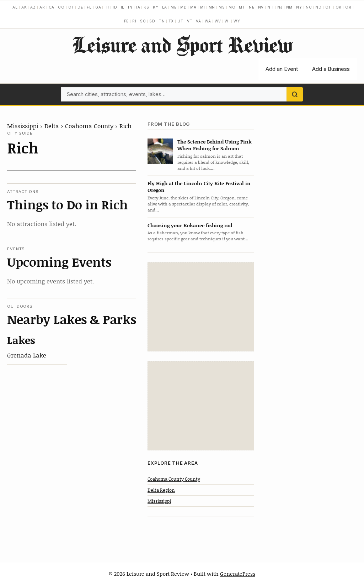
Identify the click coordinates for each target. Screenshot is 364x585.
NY (299, 7)
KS (146, 7)
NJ (280, 7)
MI (202, 7)
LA (164, 7)
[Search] (295, 94)
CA (52, 7)
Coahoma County (89, 125)
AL (15, 7)
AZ (33, 7)
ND (318, 7)
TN (162, 21)
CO (61, 7)
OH (328, 7)
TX (171, 21)
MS (222, 7)
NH (270, 7)
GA (98, 7)
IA (138, 7)
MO (232, 7)
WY (237, 21)
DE (80, 7)
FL (89, 7)
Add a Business (331, 69)
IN (130, 7)
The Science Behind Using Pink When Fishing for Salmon (214, 145)
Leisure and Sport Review (182, 44)
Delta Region (161, 490)
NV (261, 7)
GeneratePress (237, 574)
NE (252, 7)
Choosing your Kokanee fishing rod (190, 225)
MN (212, 7)
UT (180, 21)
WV (218, 21)
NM (289, 7)
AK (24, 7)
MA (193, 7)
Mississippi (22, 125)
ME (174, 7)
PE (126, 21)
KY (156, 7)
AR (42, 7)
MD (183, 7)
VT (190, 21)
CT (71, 7)
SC (143, 21)
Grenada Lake (26, 355)
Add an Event (282, 69)
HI (107, 7)
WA (208, 21)
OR (348, 7)
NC (309, 7)
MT (242, 7)
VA (198, 21)
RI (134, 21)
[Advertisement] (201, 306)
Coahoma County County (174, 479)
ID (115, 7)
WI (227, 21)
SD (152, 21)
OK (339, 7)
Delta (51, 125)
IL (123, 7)
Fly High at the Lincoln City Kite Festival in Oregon (199, 186)
